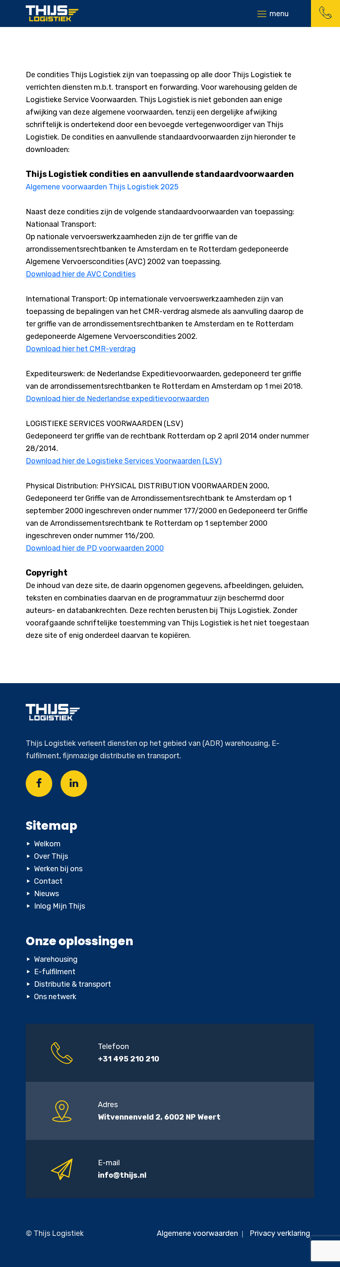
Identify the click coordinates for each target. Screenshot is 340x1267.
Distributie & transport (72, 984)
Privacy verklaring (280, 1233)
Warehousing (56, 959)
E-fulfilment (54, 971)
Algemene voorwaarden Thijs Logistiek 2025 (102, 186)
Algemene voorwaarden (198, 1233)
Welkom (47, 843)
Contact (48, 881)
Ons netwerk (55, 996)
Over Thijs (51, 856)
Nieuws (46, 893)
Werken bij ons (58, 868)
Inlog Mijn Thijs (59, 906)
